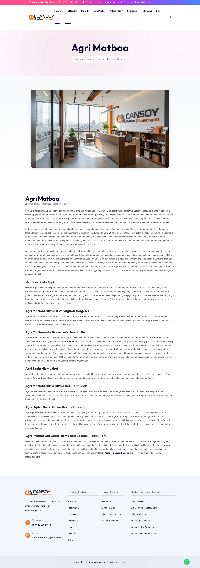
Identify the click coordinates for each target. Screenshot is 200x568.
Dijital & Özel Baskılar (111, 514)
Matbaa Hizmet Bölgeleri (98, 59)
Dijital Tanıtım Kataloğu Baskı (144, 508)
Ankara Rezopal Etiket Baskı (144, 534)
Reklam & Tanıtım (109, 521)
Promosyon (132, 11)
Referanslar (147, 11)
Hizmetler (85, 11)
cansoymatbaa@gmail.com (43, 2)
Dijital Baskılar (137, 501)
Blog (158, 11)
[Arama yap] (170, 17)
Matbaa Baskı (107, 501)
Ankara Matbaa (116, 11)
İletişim (68, 24)
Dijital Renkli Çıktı (139, 514)
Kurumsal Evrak (108, 508)
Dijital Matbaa (99, 11)
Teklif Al (57, 24)
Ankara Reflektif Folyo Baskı (144, 527)
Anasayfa (58, 11)
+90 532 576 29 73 (70, 2)
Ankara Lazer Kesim (140, 521)
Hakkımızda (72, 11)
